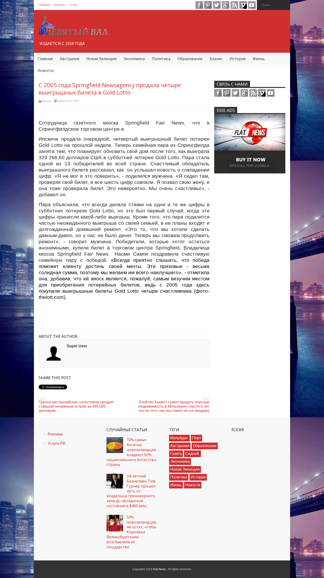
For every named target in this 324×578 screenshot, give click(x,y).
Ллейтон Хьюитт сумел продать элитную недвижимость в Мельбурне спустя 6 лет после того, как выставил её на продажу (173, 406)
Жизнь (259, 58)
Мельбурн (179, 438)
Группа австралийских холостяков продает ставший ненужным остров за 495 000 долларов (76, 406)
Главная (44, 5)
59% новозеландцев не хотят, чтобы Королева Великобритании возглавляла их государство (131, 532)
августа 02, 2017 (68, 101)
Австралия (69, 58)
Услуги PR (57, 443)
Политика (161, 58)
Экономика (134, 58)
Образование (190, 58)
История (237, 58)
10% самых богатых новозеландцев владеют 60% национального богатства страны (131, 452)
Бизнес (216, 58)
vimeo (243, 5)
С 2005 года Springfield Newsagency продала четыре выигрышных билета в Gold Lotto (110, 88)
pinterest (208, 5)
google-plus (225, 5)
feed (234, 5)
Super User (77, 346)
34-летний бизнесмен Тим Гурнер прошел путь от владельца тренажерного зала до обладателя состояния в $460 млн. (131, 491)
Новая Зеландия (101, 58)
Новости (45, 70)
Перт (196, 438)
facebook (199, 5)
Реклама (55, 434)
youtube (252, 5)
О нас (74, 5)
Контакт (59, 5)
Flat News (160, 569)
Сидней (192, 454)
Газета (176, 454)
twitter (217, 5)
